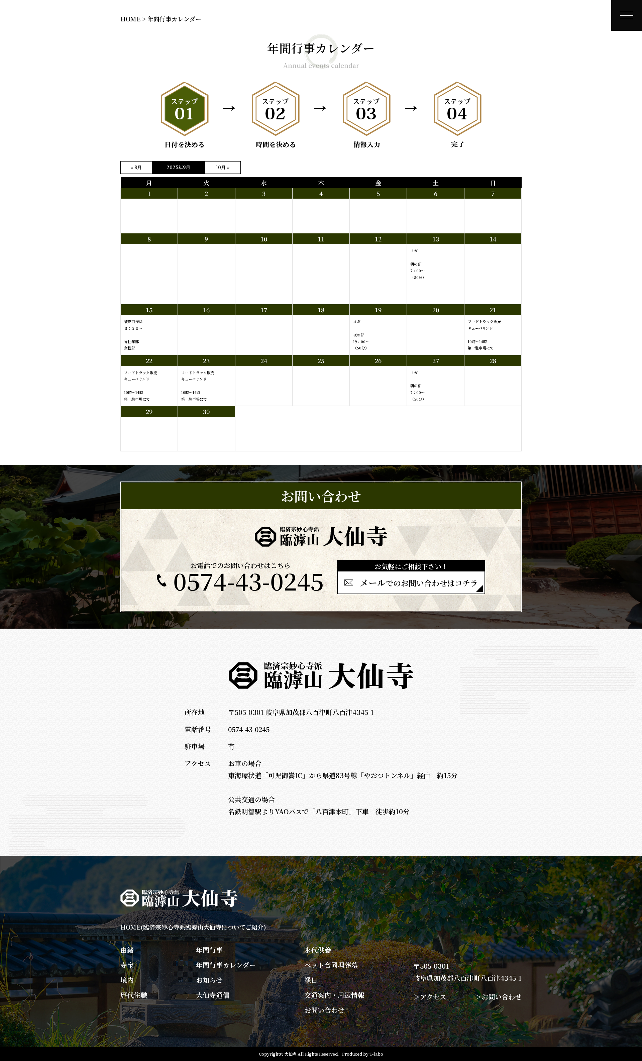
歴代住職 (133, 995)
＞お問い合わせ (498, 996)
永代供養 (317, 950)
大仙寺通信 (212, 995)
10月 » (223, 167)
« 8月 (136, 167)
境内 (127, 980)
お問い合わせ (324, 1010)
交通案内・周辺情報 (334, 995)
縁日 (311, 980)
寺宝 (127, 965)
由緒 (127, 950)
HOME (130, 18)
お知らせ (209, 980)
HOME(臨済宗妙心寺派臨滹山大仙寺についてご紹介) (193, 927)
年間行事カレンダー (226, 965)
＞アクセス (429, 996)
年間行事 (209, 950)
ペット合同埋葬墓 (331, 965)
